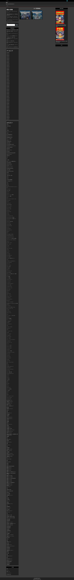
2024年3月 (8, 93)
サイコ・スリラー (9, 265)
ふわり (7, 182)
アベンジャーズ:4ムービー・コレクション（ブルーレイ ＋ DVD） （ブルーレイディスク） (12, 17)
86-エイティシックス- (9, 131)
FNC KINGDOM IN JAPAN (10, 144)
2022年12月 (8, 114)
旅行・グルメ (8, 457)
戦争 (7, 446)
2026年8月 (8, 52)
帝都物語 (8, 436)
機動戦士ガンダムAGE (9, 475)
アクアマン (8, 191)
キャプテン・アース (9, 242)
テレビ (7, 314)
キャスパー (8, 241)
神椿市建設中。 (9, 506)
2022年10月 (8, 117)
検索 (7, 23)
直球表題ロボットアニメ (10, 503)
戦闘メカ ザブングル (9, 450)
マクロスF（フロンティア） (10, 366)
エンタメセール (9, 228)
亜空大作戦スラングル (9, 400)
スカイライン (8, 290)
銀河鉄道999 (8, 548)
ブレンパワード (9, 356)
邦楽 (7, 540)
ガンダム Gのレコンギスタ (10, 234)
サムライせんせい (9, 272)
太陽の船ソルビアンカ (9, 418)
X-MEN (8, 172)
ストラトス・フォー (9, 296)
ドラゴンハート (9, 328)
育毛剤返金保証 (9, 527)
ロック (7, 393)
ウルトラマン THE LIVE (10, 221)
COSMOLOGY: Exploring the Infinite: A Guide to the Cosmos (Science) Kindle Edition (61, 25)
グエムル (8, 249)
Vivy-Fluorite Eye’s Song (10, 171)
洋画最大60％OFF (9, 489)
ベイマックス (8, 360)
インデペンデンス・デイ (10, 215)
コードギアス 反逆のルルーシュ (11, 258)
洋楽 (7, 488)
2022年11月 (8, 116)
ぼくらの (8, 185)
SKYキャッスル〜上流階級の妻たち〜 (11, 161)
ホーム (7, 0)
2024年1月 (8, 96)
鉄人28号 (8, 543)
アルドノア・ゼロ (9, 208)
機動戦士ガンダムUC (9, 479)
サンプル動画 (8, 276)
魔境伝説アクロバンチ (9, 560)
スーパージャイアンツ (9, 299)
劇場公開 (8, 407)
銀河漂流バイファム (9, 544)
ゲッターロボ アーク (9, 255)
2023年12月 (8, 97)
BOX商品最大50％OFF (9, 137)
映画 (7, 460)
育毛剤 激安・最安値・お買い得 (11, 516)
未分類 (7, 464)
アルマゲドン (8, 210)
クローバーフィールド (9, 248)
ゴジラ (7, 259)
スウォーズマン (9, 289)
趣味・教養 (8, 537)
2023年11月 (8, 99)
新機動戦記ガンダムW (9, 456)
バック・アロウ (9, 338)
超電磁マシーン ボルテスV (10, 534)
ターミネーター (9, 305)
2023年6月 (8, 106)
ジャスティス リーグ (9, 286)
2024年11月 (8, 82)
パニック (8, 343)
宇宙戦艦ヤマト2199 (9, 428)
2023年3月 (8, 110)
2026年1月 (8, 62)
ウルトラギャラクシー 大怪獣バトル (11, 218)
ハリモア (8, 332)
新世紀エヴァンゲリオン (10, 453)
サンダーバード (9, 275)
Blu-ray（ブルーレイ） (10, 135)
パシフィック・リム (9, 342)
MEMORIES (8, 148)
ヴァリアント (8, 12)
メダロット (8, 380)
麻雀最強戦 (8, 564)
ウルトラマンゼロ (9, 224)
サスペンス (8, 269)
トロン (7, 325)
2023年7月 (8, 104)
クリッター (8, 245)
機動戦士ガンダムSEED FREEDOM (11, 478)
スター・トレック (9, 294)
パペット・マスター (9, 345)
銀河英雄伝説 (8, 547)
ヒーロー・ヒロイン (9, 346)
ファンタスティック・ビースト (10, 352)
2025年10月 (8, 66)
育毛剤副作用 (8, 520)
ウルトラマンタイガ (9, 225)
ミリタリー (8, 377)
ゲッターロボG (8, 256)
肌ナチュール (8, 512)
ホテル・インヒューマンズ (10, 362)
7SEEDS (8, 130)
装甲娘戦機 (8, 533)
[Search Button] (67, 0)
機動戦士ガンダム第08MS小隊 (10, 482)
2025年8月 (8, 69)
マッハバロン (8, 370)
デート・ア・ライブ (9, 319)
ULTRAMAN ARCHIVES (10, 168)
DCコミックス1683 (9, 138)
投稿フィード (8, 571)
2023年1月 (8, 113)
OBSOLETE (8, 155)
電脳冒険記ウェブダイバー (10, 550)
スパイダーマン (9, 297)
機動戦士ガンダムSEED (10, 476)
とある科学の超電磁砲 (9, 179)
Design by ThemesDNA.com (37, 579)
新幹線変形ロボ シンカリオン (10, 454)
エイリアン (8, 227)
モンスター (8, 383)
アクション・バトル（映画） (10, 194)
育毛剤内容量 (8, 519)
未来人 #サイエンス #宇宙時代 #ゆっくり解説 (12, 29)
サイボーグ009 (8, 266)
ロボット (8, 394)
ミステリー (8, 374)
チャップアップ (9, 311)
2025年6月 (8, 72)
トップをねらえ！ (9, 321)
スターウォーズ (9, 293)
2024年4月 (8, 92)
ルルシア (8, 391)
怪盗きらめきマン (9, 439)
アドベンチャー (9, 200)
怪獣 (7, 437)
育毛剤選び (8, 529)
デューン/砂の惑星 (9, 318)
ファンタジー (8, 349)
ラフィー (8, 384)
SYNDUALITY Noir (9, 164)
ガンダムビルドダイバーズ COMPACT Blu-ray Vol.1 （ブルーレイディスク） (25, 16)
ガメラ (7, 232)
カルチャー (8, 231)
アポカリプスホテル (9, 204)
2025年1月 (8, 79)
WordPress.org (9, 574)
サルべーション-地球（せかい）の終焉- (12, 273)
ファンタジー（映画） (9, 350)
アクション (8, 193)
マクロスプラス (9, 367)
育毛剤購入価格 (9, 526)
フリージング (8, 353)
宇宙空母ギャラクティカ (10, 431)
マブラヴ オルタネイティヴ (10, 373)
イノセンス (8, 214)
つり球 (7, 178)
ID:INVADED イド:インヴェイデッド (11, 145)
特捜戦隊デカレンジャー (10, 495)
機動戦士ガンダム (9, 470)
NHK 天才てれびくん (9, 154)
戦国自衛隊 (8, 447)
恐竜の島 (8, 440)
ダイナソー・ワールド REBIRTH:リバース (12, 35)
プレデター (8, 359)
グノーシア (8, 251)
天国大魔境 (8, 414)
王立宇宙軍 (8, 499)
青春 (7, 554)
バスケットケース (9, 336)
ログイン (8, 570)
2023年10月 (8, 100)
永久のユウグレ (9, 486)
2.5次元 (7, 124)
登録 (7, 568)
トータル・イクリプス (9, 326)
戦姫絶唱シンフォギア (9, 449)
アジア (7, 197)
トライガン (8, 322)
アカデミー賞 (8, 190)
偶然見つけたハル (9, 404)
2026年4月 (8, 58)
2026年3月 (8, 59)
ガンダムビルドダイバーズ (10, 235)
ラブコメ (8, 386)
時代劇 (7, 463)
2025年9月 (8, 68)
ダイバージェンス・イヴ (10, 308)
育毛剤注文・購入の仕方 (10, 524)
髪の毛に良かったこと (9, 558)
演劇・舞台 (8, 492)
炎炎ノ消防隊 (8, 493)
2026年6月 (8, 55)
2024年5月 (8, 90)
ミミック (8, 376)
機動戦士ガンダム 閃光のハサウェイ (11, 471)
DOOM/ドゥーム (9, 140)
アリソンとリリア (9, 207)
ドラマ (7, 329)
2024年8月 (8, 86)
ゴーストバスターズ (9, 262)
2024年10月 (8, 83)
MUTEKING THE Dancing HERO (11, 152)
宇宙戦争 (8, 425)
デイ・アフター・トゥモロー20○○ (11, 315)
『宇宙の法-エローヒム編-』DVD (11, 37)
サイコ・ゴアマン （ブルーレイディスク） (12, 11)
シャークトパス (9, 280)
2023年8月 (8, 103)
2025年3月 (8, 76)
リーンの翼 (8, 390)
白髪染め (8, 502)
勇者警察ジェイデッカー (10, 408)
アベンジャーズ (9, 203)
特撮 (7, 496)
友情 (7, 411)
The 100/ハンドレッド (9, 165)
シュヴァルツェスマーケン (10, 283)
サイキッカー (8, 263)
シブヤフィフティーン (9, 279)
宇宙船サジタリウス (9, 432)
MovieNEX (8, 151)
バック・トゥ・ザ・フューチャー (11, 339)
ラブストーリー (9, 387)
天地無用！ (8, 415)
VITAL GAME (8, 169)
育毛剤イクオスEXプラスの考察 (11, 517)
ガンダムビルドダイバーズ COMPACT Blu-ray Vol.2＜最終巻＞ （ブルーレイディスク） (37, 16)
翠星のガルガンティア (9, 510)
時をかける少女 (9, 461)
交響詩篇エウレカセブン (10, 401)
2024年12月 (8, 80)
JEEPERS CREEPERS (9, 147)
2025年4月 (8, 75)
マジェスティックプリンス (10, 369)
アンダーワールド (9, 211)
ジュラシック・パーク (9, 287)
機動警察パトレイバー (9, 485)
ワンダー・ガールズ (9, 397)
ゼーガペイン (8, 300)
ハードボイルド (9, 335)
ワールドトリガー (9, 398)
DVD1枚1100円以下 (9, 141)
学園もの (8, 422)
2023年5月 (8, 107)
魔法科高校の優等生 (9, 561)
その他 (7, 176)
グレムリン (8, 252)
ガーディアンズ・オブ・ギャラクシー (11, 239)
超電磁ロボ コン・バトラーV (10, 536)
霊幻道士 (8, 551)
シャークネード (9, 282)
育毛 (7, 513)
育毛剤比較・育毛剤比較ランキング (11, 523)
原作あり (8, 410)
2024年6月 (8, 89)
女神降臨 (8, 421)
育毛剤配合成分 (9, 530)
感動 (7, 443)
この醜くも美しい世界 (9, 175)
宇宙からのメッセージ (9, 424)
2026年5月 (8, 56)
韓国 (7, 557)
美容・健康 (8, 509)
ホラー (7, 363)
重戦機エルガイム (9, 541)
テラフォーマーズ (9, 312)
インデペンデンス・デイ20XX (10, 217)
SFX (7, 2)
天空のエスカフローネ (9, 417)
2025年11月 (8, 65)
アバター (8, 201)
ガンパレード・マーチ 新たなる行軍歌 (11, 238)
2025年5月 (8, 73)
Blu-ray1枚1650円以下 (9, 134)
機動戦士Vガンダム (9, 467)
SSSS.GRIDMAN (9, 162)
